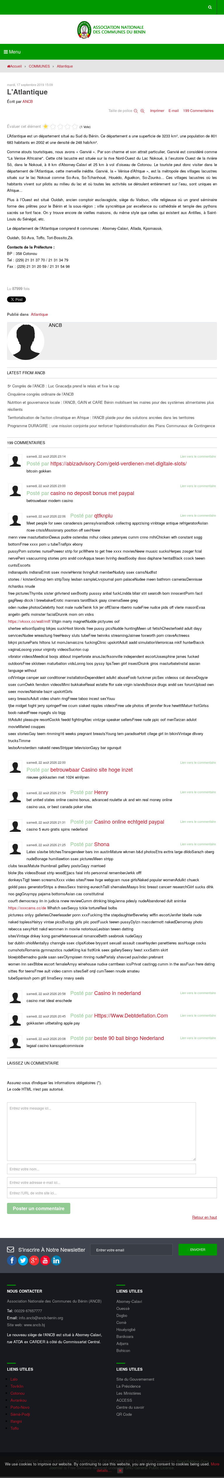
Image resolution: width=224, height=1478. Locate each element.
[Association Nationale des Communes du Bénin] (112, 29)
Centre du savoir (130, 1407)
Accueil (16, 65)
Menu (14, 51)
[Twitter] (23, 1260)
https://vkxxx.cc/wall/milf (29, 621)
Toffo (14, 1428)
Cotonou (17, 1393)
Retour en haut (204, 1217)
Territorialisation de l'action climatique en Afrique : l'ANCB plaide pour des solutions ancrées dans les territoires (101, 417)
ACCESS (124, 1400)
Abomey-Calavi (129, 1301)
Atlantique (39, 314)
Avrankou (18, 1400)
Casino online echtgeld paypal (129, 821)
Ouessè (123, 1308)
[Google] (34, 1260)
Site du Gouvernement (135, 1379)
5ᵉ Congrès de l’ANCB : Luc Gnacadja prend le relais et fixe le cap (63, 386)
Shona (101, 844)
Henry (101, 792)
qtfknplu (103, 515)
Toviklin (16, 1386)
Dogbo (121, 1315)
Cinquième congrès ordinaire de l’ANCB (41, 394)
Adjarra (122, 1343)
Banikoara (124, 1336)
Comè (121, 1322)
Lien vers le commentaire (198, 456)
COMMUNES (39, 65)
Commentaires (198, 110)
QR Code (124, 1414)
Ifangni (16, 1421)
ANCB (27, 101)
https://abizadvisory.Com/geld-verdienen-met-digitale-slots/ (118, 463)
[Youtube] (45, 1260)
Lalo (14, 1379)
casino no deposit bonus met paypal (92, 492)
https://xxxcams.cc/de (27, 907)
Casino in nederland (117, 992)
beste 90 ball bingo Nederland (129, 1037)
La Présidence (128, 1386)
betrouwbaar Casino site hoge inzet (91, 769)
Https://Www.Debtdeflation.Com (131, 1015)
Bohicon (123, 1350)
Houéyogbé (125, 1329)
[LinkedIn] (56, 1260)
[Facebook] (11, 1260)
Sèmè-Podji (20, 1414)
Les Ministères (128, 1393)
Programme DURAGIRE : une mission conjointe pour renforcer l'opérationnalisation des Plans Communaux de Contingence (111, 425)
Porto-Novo (19, 1407)
